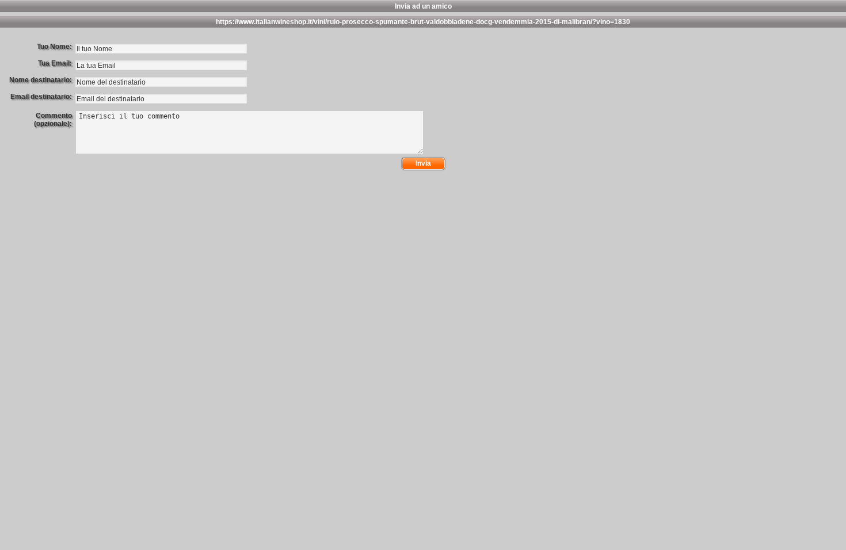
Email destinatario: (41, 97)
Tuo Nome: (54, 47)
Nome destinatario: (40, 80)
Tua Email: (55, 63)
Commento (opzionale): (53, 120)
